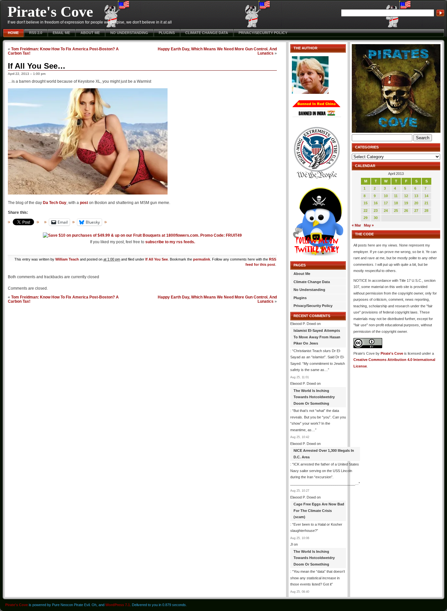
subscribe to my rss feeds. (170, 242)
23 (376, 210)
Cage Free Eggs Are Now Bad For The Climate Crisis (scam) (319, 510)
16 (376, 203)
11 (396, 196)
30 (376, 218)
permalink (201, 259)
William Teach (67, 259)
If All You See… (36, 65)
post (84, 202)
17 (386, 203)
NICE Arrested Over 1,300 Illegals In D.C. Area (324, 454)
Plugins (167, 33)
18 (396, 203)
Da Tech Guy (54, 202)
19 (406, 203)
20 (416, 203)
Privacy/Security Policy (263, 33)
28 (426, 210)
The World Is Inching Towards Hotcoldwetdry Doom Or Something (314, 397)
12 (406, 196)
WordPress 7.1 (117, 605)
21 (426, 203)
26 (406, 210)
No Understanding (129, 33)
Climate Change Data (206, 33)
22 (365, 210)
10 (386, 196)
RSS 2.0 (35, 33)
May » (369, 225)
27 (416, 210)
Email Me (61, 33)
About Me (90, 33)
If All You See (156, 259)
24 (386, 210)
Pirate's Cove (50, 11)
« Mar (356, 225)
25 (396, 210)
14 (426, 196)
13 (416, 196)
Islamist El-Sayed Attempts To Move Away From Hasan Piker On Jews (317, 337)
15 (365, 203)
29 (365, 218)
